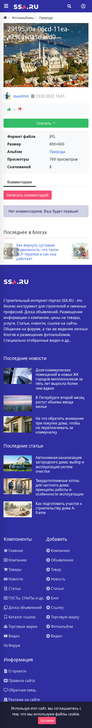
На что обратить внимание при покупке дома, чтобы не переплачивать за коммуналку (60, 425)
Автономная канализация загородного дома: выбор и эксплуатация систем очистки (60, 464)
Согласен (47, 720)
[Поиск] (69, 6)
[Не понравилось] (19, 109)
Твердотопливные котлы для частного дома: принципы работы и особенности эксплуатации (60, 487)
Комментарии (19, 182)
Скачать (44, 123)
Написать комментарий (28, 195)
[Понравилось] (9, 109)
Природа (57, 151)
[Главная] (5, 17)
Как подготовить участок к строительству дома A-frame (59, 508)
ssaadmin (21, 96)
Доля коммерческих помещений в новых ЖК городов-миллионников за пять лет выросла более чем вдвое (59, 379)
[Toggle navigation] (83, 6)
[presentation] (13, 252)
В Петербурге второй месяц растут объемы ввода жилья (60, 402)
